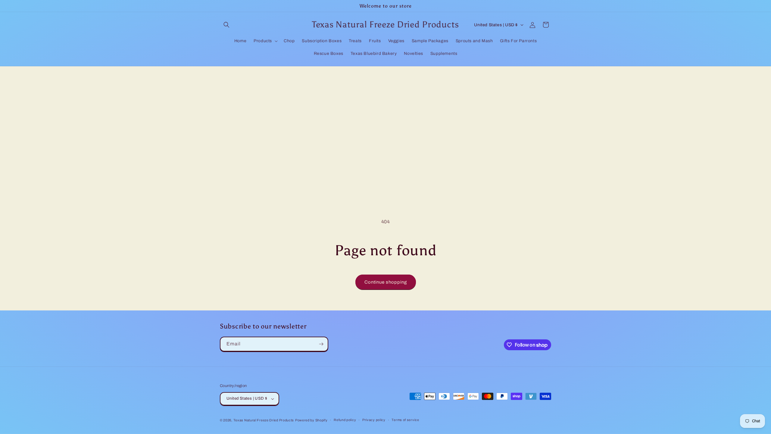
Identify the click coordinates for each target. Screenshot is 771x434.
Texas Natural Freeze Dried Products (263, 420)
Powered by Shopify (311, 420)
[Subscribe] (321, 344)
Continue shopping (385, 282)
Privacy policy (374, 420)
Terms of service (405, 420)
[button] (226, 24)
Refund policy (345, 420)
